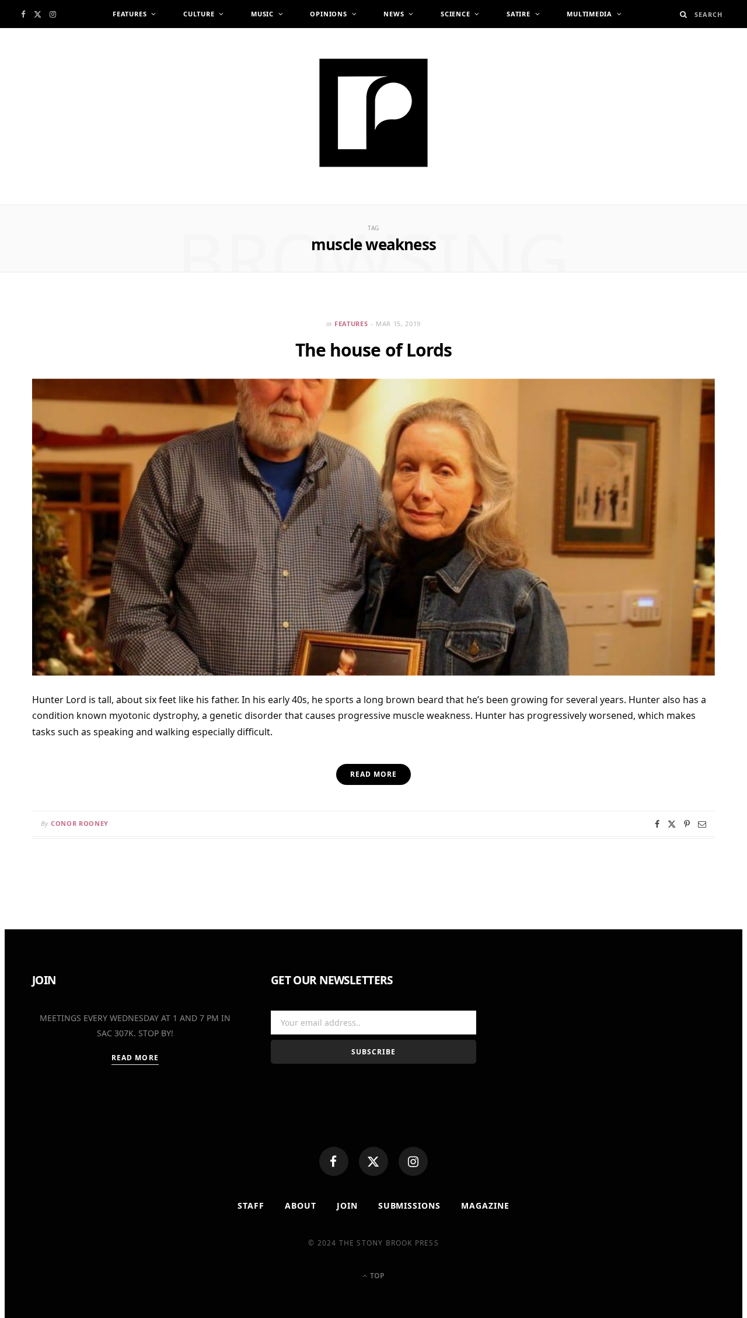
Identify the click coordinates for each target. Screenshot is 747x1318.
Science (455, 13)
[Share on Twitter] (672, 824)
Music (262, 13)
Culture (198, 13)
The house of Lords (373, 350)
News (393, 13)
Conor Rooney (80, 823)
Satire (518, 13)
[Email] (702, 824)
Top (376, 1276)
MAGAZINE (485, 1205)
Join (347, 1205)
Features (129, 13)
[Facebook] (333, 1161)
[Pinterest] (687, 824)
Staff (251, 1205)
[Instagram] (413, 1161)
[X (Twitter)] (373, 1161)
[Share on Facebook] (657, 824)
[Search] (683, 14)
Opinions (328, 13)
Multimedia (589, 13)
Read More (135, 1058)
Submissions (409, 1205)
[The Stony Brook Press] (373, 113)
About (300, 1205)
